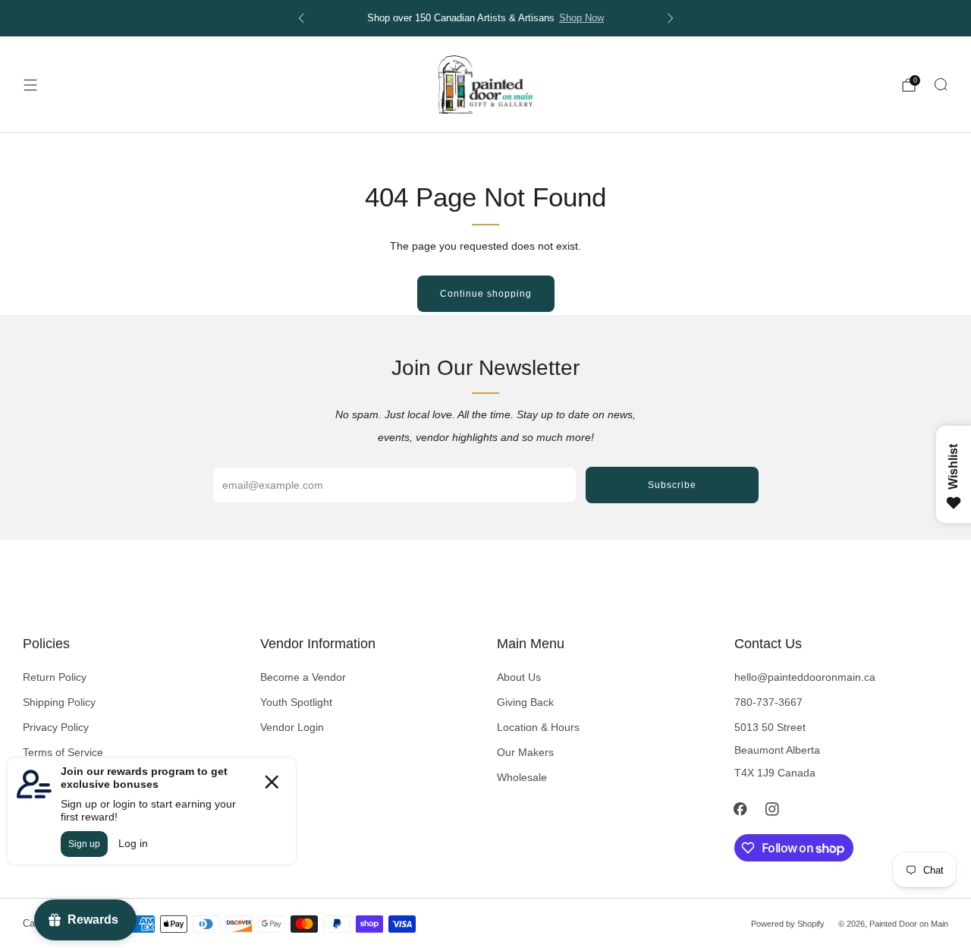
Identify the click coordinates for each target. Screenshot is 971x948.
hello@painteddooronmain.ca (804, 677)
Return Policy (54, 677)
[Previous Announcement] (301, 18)
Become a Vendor (303, 677)
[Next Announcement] (670, 18)
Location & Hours (538, 727)
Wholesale (522, 777)
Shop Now (581, 18)
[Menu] (30, 85)
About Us (519, 677)
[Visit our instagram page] (772, 809)
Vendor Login (292, 727)
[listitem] (486, 18)
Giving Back (525, 702)
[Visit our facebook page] (740, 809)
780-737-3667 (768, 702)
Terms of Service (63, 752)
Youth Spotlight (296, 702)
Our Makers (525, 752)
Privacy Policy (56, 727)
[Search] (940, 84)
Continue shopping (486, 293)
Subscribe (672, 485)
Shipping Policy (59, 702)
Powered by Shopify (788, 923)
